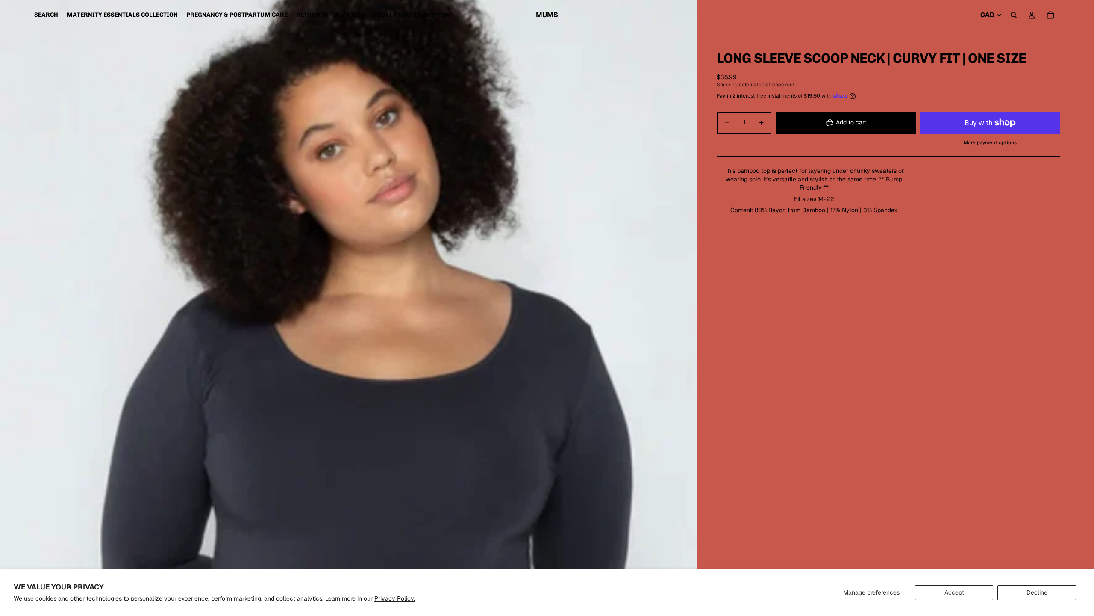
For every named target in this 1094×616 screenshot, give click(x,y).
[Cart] (1050, 15)
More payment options (990, 142)
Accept (954, 592)
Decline (1036, 592)
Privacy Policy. (394, 598)
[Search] (1013, 15)
